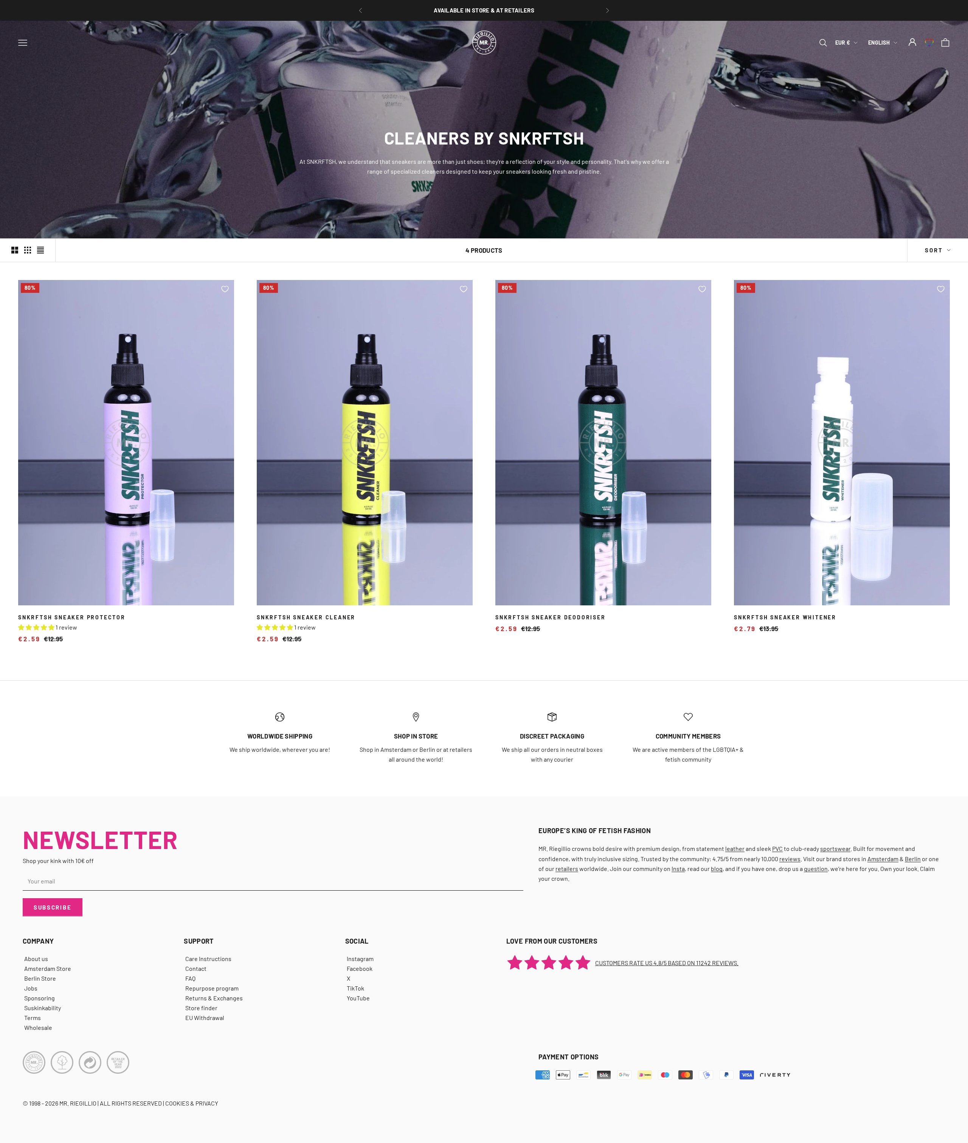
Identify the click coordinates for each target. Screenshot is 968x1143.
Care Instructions (208, 958)
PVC (777, 848)
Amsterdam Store (47, 968)
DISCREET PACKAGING (552, 736)
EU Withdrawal (204, 1017)
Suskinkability (42, 1007)
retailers (566, 868)
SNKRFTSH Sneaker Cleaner (306, 617)
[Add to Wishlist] (225, 289)
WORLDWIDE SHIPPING (279, 736)
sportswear (835, 848)
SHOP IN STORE (416, 736)
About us (36, 958)
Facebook (359, 968)
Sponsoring (39, 997)
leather (735, 848)
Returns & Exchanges (214, 997)
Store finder (201, 1007)
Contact (195, 968)
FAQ (190, 978)
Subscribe (52, 907)
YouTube (358, 997)
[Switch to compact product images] (40, 250)
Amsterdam (882, 858)
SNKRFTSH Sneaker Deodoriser (550, 617)
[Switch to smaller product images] (27, 250)
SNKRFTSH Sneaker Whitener (785, 617)
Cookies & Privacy (191, 1103)
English (879, 42)
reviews (789, 858)
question (816, 868)
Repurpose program (212, 988)
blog (717, 868)
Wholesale (38, 1027)
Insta (678, 868)
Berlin (913, 858)
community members (688, 736)
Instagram (360, 958)
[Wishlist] (929, 43)
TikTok (355, 988)
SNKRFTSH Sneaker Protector (72, 617)
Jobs (30, 988)
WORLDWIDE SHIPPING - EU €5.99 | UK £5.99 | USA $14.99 (484, 10)
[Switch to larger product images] (14, 250)
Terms (32, 1017)
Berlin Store (40, 978)
